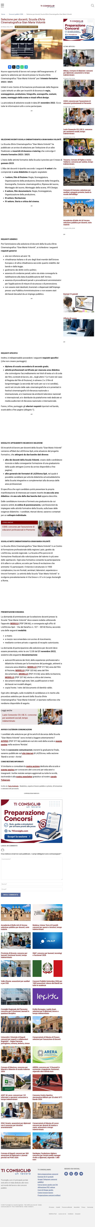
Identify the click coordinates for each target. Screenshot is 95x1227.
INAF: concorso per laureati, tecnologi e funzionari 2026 (47, 954)
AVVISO (4, 741)
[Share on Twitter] (13, 67)
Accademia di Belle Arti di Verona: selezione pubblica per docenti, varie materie (15, 927)
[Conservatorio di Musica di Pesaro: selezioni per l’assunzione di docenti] (47, 1025)
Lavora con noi (62, 1214)
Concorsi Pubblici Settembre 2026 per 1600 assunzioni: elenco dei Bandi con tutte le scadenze (47, 983)
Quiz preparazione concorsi (48, 1174)
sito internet (27, 753)
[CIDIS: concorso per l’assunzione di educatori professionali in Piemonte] (78, 89)
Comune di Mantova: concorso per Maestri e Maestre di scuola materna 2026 (15, 1069)
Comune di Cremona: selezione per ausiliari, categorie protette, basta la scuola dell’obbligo (77, 192)
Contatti (58, 1207)
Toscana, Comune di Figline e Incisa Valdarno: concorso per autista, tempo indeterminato (78, 162)
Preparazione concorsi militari (49, 1195)
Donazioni (77, 1214)
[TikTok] (76, 1174)
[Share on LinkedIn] (18, 67)
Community (90, 1207)
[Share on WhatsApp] (22, 67)
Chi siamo (51, 1207)
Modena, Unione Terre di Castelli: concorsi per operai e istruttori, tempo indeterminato (47, 927)
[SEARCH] (92, 5)
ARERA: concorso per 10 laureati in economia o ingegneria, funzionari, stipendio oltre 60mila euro (46, 1069)
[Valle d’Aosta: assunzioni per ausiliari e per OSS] (16, 969)
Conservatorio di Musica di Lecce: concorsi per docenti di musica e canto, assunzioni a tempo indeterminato (46, 1126)
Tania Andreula (13, 786)
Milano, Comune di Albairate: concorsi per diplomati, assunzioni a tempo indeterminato (78, 73)
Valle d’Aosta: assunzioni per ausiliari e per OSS (15, 982)
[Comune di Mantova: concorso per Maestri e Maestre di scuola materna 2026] (16, 1055)
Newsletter (77, 1207)
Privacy (83, 1207)
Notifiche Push (53, 1214)
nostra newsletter (24, 776)
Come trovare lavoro (45, 1193)
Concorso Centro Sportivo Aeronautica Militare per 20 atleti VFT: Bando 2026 (47, 1097)
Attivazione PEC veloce (46, 1187)
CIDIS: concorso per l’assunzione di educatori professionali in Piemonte (77, 102)
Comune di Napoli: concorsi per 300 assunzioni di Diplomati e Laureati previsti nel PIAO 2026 (14, 1155)
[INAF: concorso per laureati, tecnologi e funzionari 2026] (47, 941)
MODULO (14, 623)
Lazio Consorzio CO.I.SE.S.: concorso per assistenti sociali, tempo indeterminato (77, 131)
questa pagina (7, 770)
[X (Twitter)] (71, 1174)
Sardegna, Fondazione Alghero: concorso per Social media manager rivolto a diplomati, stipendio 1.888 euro (47, 1156)
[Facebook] (66, 1174)
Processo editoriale (67, 1207)
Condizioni (70, 1214)
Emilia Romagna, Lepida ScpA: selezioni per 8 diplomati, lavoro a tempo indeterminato (46, 1011)
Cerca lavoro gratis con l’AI (48, 1185)
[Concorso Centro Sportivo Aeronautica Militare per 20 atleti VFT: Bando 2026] (47, 1083)
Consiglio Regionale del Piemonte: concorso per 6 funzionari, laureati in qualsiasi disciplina (15, 1011)
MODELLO (32, 667)
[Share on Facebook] (9, 67)
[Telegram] (81, 1174)
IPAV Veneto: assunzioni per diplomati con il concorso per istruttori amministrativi (16, 1125)
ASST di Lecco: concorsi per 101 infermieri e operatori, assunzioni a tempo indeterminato (14, 1097)
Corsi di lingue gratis (46, 1190)
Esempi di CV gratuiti (45, 1177)
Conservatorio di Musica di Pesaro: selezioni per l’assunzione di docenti (47, 1038)
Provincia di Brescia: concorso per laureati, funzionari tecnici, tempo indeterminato (14, 955)
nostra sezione (33, 766)
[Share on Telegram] (26, 67)
